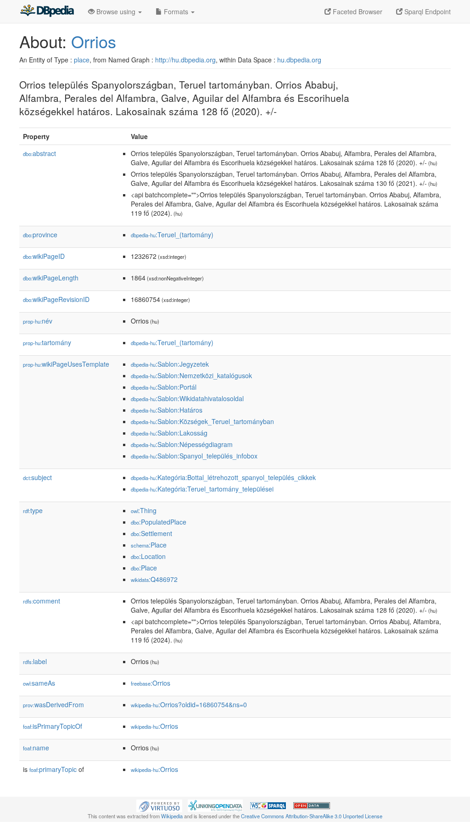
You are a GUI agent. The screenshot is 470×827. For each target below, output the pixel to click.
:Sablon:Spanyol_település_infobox (194, 455)
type (33, 510)
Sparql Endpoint (427, 11)
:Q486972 (154, 579)
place (82, 59)
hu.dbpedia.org (299, 59)
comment (41, 600)
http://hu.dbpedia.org (185, 59)
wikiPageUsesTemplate (66, 364)
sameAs (39, 682)
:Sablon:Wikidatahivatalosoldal (187, 398)
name (36, 747)
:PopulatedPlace (158, 521)
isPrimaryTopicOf (52, 726)
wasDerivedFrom (53, 704)
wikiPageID (44, 256)
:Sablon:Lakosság (169, 432)
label (35, 661)
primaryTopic (53, 769)
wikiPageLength (50, 277)
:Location (148, 556)
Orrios (93, 41)
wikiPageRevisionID (56, 299)
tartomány (47, 342)
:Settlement (151, 533)
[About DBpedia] (46, 11)
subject (37, 477)
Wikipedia (172, 816)
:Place (149, 544)
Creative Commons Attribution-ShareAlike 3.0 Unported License (311, 816)
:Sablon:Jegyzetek (170, 364)
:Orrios (150, 682)
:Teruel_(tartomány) (172, 234)
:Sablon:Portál (163, 386)
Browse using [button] (116, 11)
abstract (39, 153)
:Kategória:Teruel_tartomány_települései (202, 488)
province (40, 234)
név (37, 320)
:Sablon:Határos (166, 409)
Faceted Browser (356, 11)
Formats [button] (176, 11)
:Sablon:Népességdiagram (182, 444)
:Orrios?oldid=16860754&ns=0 (189, 704)
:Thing (144, 510)
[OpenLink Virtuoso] (159, 804)
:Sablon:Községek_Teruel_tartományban (202, 421)
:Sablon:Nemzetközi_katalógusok (191, 375)
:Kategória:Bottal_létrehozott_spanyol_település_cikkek (223, 477)
